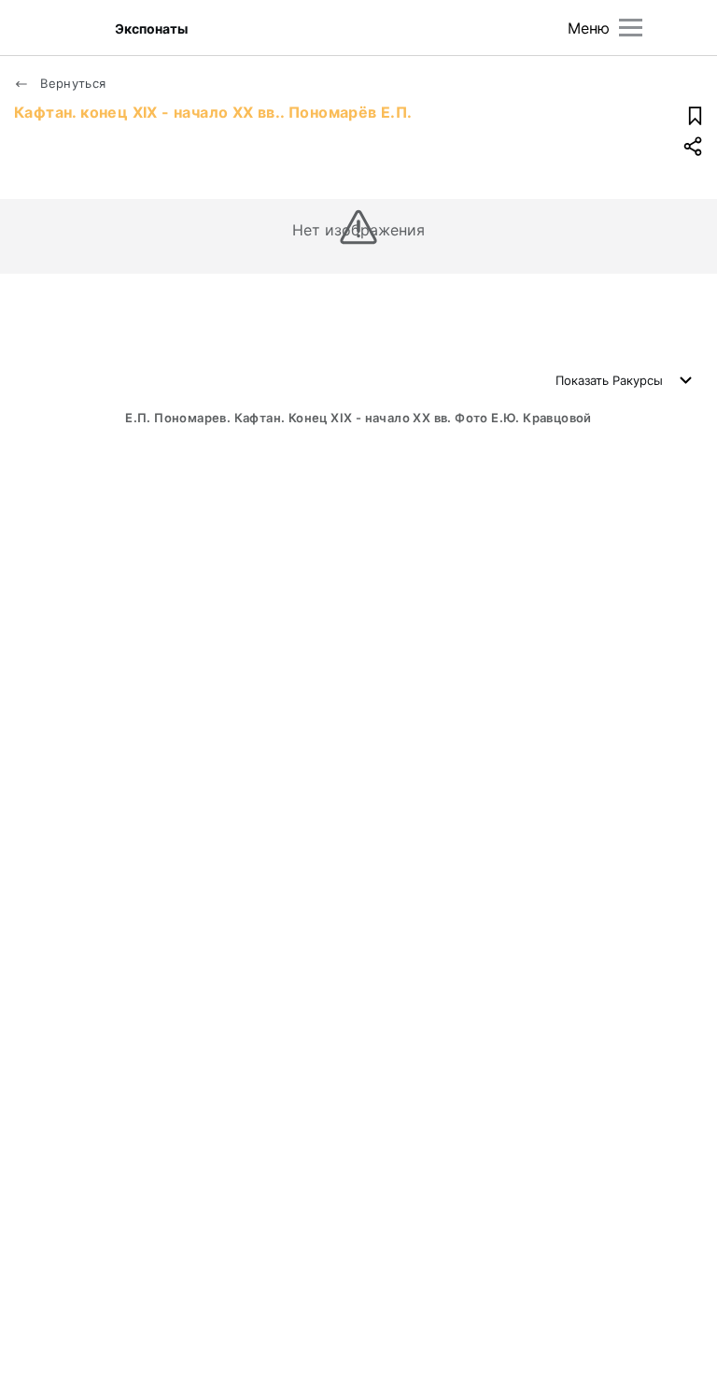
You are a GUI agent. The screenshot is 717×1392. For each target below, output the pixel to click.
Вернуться (71, 83)
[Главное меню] (631, 27)
